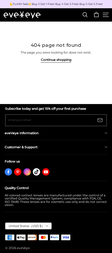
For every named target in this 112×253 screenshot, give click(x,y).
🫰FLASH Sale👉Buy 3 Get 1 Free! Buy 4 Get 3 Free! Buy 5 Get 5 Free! (56, 4)
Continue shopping (56, 60)
